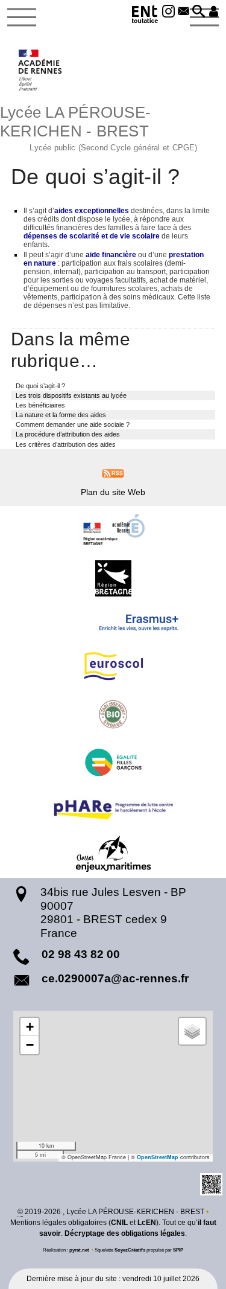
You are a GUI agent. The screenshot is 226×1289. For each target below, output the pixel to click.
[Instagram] (169, 12)
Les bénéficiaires (40, 405)
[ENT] (145, 16)
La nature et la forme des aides (61, 414)
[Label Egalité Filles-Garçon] (113, 762)
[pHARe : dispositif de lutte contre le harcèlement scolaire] (113, 808)
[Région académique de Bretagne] (113, 530)
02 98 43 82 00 (81, 954)
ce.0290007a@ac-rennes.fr (115, 978)
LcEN (146, 1222)
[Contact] (183, 12)
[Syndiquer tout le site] (113, 473)
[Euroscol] (113, 666)
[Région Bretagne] (113, 578)
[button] (198, 12)
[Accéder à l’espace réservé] (213, 12)
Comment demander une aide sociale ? (73, 424)
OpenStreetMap (157, 1157)
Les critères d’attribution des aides (66, 444)
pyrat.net (79, 1250)
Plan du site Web (113, 492)
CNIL (119, 1222)
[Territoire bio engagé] (113, 714)
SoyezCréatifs (130, 1250)
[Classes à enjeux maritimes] (113, 854)
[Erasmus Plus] (113, 622)
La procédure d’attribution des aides (68, 434)
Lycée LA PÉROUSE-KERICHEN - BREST (99, 126)
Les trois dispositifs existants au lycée (71, 395)
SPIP (178, 1250)
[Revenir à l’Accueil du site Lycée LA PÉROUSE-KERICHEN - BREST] (40, 70)
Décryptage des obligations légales (124, 1233)
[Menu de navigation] (21, 17)
